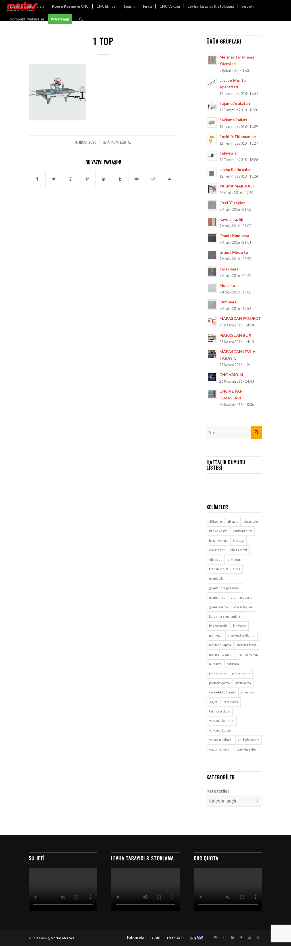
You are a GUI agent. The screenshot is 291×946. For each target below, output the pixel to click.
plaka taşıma (241, 673)
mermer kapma (220, 645)
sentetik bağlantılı (222, 692)
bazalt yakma (218, 540)
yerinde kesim (248, 739)
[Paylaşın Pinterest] (87, 179)
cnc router (217, 550)
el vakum (234, 559)
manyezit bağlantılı (241, 635)
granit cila (216, 578)
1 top (103, 41)
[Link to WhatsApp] (258, 937)
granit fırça (217, 597)
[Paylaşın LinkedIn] (103, 179)
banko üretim (242, 531)
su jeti (213, 702)
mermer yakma (248, 654)
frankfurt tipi (218, 569)
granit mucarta (241, 597)
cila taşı (238, 540)
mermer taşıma (220, 654)
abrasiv (232, 521)
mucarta (215, 664)
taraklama (231, 702)
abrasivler (251, 521)
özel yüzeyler (246, 749)
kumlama (239, 626)
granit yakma (218, 607)
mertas (126, 142)
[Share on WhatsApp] (70, 179)
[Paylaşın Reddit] (153, 179)
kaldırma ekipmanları (224, 616)
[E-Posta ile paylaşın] (169, 179)
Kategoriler (218, 790)
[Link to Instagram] (232, 937)
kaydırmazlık (218, 626)
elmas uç (215, 559)
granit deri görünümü (225, 588)
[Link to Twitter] (241, 937)
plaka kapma (218, 673)
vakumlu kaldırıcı (221, 720)
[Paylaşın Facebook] (37, 179)
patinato (233, 664)
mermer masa (246, 645)
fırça (236, 569)
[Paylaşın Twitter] (54, 179)
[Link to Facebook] (224, 937)
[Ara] (81, 19)
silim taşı (247, 692)
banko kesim (218, 531)
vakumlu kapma (220, 730)
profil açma (243, 683)
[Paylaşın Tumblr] (120, 179)
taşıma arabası (219, 711)
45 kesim (215, 521)
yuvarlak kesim (220, 749)
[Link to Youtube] (249, 937)
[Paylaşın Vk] (136, 179)
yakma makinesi (220, 739)
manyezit (216, 635)
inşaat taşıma (243, 607)
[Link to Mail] (215, 937)
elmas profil (238, 550)
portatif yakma (219, 683)
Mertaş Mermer (62, 938)
